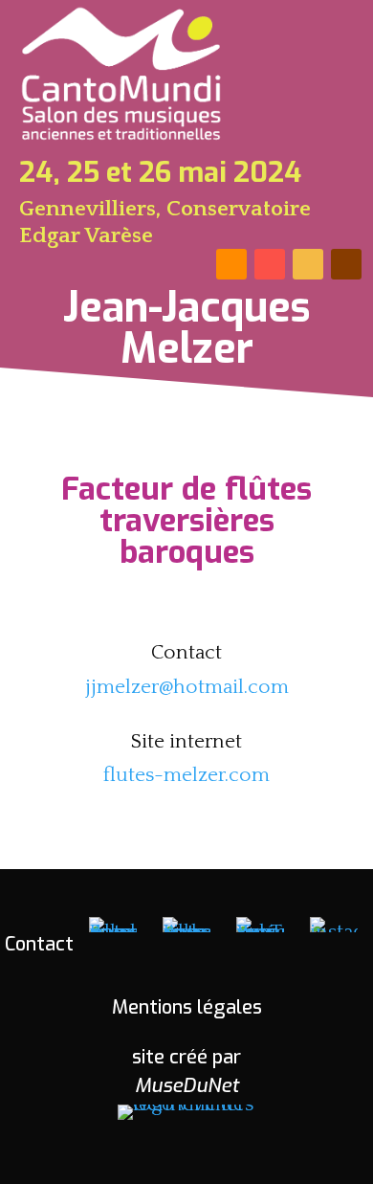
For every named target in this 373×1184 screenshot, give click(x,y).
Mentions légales (187, 1007)
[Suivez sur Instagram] (346, 264)
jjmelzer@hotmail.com (187, 687)
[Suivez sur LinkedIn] (269, 264)
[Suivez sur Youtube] (308, 264)
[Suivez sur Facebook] (231, 264)
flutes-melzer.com (186, 775)
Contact (39, 944)
